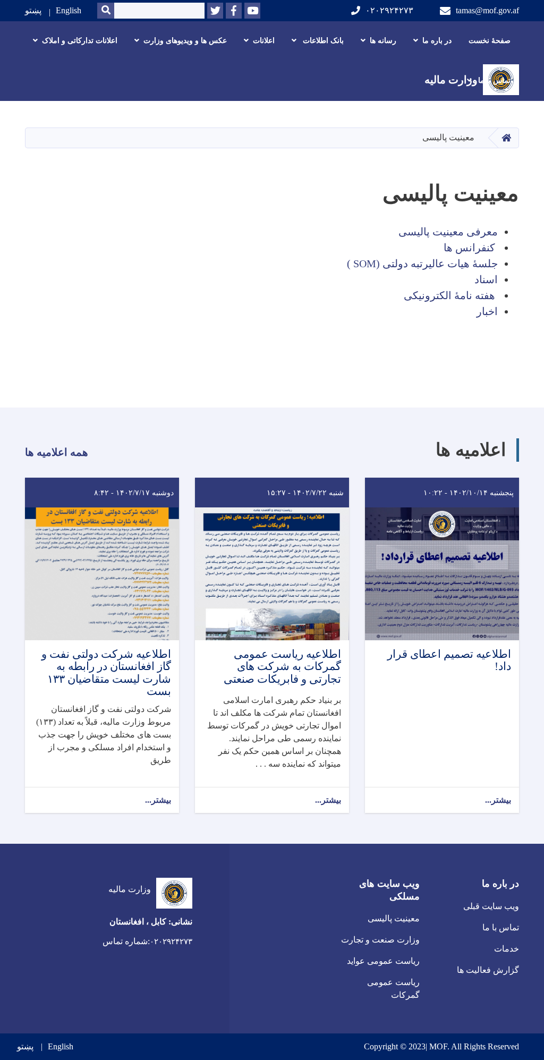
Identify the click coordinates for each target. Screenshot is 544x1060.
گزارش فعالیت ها (488, 969)
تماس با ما (500, 927)
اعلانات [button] (264, 41)
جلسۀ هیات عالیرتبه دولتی (440, 263)
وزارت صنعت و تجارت (380, 939)
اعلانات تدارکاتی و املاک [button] (79, 41)
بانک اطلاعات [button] (322, 41)
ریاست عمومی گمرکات (393, 988)
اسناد (486, 279)
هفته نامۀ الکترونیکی (449, 295)
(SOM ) (363, 263)
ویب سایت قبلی (491, 906)
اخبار (487, 311)
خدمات (506, 948)
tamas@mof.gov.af (487, 10)
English (68, 10)
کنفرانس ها (469, 247)
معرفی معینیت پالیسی (448, 232)
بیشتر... (498, 799)
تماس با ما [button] (493, 80)
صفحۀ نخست (490, 41)
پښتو (33, 10)
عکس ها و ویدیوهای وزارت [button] (185, 41)
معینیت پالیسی (394, 918)
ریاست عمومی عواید (383, 960)
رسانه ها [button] (383, 41)
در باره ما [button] (437, 41)
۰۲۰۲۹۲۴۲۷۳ (389, 10)
